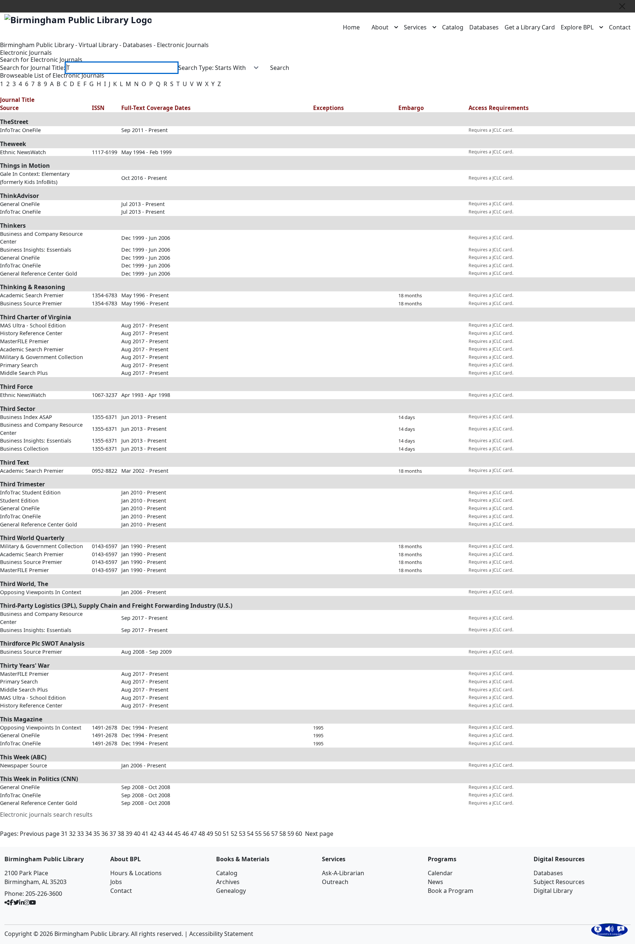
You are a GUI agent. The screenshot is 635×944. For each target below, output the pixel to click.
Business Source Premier (31, 303)
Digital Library (553, 891)
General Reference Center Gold (38, 273)
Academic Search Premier (32, 295)
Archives (228, 882)
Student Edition (19, 500)
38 (121, 834)
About (380, 27)
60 (298, 834)
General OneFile (20, 203)
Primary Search (19, 365)
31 (64, 834)
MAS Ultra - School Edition (33, 325)
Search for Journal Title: (32, 68)
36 (104, 834)
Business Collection (24, 448)
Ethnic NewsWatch (23, 152)
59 (290, 834)
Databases (484, 27)
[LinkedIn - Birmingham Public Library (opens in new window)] (21, 902)
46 (185, 834)
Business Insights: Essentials (35, 249)
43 (161, 834)
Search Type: (196, 68)
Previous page (40, 834)
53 (242, 834)
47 (193, 834)
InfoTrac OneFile (20, 130)
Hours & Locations (136, 873)
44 (169, 834)
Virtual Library (98, 45)
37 (113, 834)
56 (266, 834)
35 (96, 834)
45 (177, 834)
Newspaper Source (23, 765)
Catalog (452, 27)
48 (201, 834)
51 (226, 834)
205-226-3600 (43, 894)
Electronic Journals (183, 45)
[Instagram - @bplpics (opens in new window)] (26, 902)
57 (274, 834)
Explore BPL (577, 27)
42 (153, 834)
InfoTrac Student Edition (30, 492)
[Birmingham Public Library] (77, 20)
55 (258, 834)
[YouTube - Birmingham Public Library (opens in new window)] (32, 902)
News (435, 882)
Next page (319, 834)
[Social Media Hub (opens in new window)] (7, 902)
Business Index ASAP (26, 417)
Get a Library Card (530, 27)
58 (282, 834)
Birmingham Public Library (37, 45)
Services (415, 27)
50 (218, 834)
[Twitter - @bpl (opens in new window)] (16, 902)
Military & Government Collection (41, 357)
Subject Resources (559, 882)
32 (72, 834)
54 (250, 834)
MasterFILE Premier (24, 341)
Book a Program (450, 891)
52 (234, 834)
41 (145, 834)
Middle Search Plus (24, 372)
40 (137, 834)
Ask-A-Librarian (343, 873)
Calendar (440, 873)
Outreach (335, 882)
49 (210, 834)
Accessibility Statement (221, 934)
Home (351, 27)
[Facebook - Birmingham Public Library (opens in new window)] (11, 902)
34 (88, 834)
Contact (620, 27)
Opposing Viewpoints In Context (40, 592)
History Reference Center (31, 333)
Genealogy (231, 891)
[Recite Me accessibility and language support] (609, 930)
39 (129, 834)
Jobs (116, 882)
